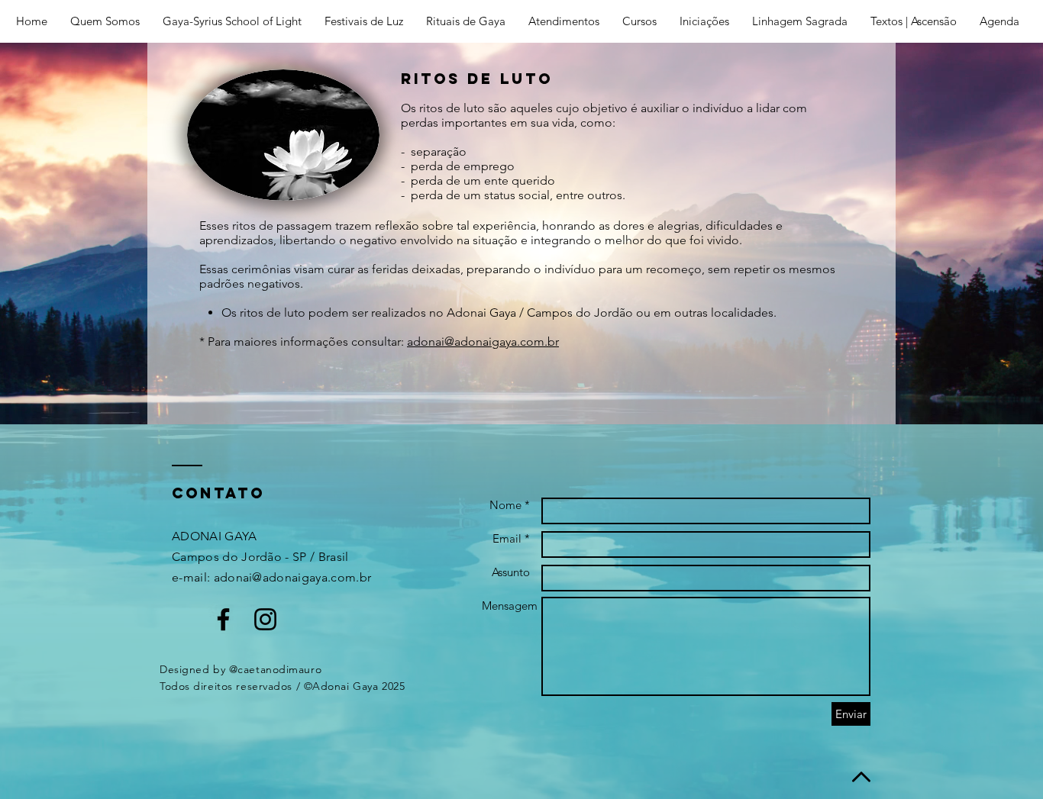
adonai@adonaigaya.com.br (483, 341)
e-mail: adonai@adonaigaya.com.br (271, 577)
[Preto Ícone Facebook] (223, 619)
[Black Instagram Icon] (265, 619)
